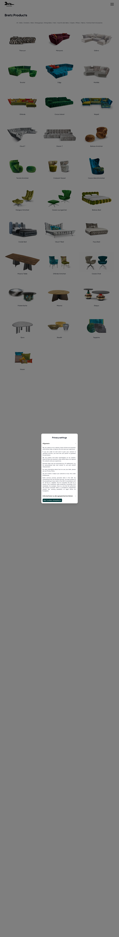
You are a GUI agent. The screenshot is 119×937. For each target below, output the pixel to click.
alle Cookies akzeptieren (52, 500)
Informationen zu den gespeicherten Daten (58, 496)
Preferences (46, 475)
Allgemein (46, 443)
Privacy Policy (51, 471)
